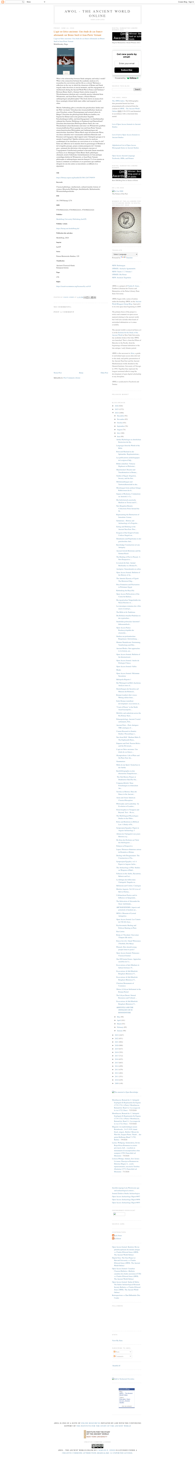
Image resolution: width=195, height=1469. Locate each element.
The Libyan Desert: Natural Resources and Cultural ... (126, 996)
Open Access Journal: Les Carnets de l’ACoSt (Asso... (128, 920)
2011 (117, 1076)
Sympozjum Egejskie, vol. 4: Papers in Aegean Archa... (126, 862)
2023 (117, 1035)
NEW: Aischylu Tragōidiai (121, 277)
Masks (118, 670)
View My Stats (117, 1340)
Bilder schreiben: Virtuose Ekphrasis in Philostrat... (126, 464)
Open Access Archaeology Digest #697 (126, 1196)
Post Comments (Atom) (72, 378)
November (121, 419)
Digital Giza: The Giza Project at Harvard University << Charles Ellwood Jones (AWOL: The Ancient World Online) (126, 1262)
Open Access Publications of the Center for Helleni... (127, 595)
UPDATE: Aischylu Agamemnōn (123, 268)
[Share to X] (89, 297)
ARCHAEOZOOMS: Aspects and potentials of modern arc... (128, 908)
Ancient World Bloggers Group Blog (126, 302)
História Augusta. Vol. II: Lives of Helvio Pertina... (128, 890)
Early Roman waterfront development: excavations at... (128, 702)
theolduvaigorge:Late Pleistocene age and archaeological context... (125, 1189)
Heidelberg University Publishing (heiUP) (71, 219)
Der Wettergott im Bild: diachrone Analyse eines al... (128, 684)
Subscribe (126, 70)
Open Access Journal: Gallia (126, 666)
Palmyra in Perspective (124, 846)
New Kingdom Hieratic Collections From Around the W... (127, 508)
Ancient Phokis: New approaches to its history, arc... (128, 649)
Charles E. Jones (133, 286)
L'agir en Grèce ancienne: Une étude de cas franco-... (127, 750)
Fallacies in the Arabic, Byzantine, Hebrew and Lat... (128, 874)
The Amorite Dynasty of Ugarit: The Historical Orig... (127, 579)
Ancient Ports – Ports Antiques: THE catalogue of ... (127, 726)
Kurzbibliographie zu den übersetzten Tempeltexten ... (127, 772)
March (119, 1023)
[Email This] (84, 297)
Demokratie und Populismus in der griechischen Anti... (128, 540)
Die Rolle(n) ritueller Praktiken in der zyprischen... (128, 616)
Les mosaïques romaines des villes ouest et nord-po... (128, 607)
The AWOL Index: (118, 101)
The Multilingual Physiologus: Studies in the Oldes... (127, 817)
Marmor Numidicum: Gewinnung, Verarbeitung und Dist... (128, 643)
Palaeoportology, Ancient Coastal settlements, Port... (128, 720)
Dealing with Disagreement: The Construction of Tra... (128, 856)
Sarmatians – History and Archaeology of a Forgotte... (127, 521)
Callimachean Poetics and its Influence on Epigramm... (126, 896)
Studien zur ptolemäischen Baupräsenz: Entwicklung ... (127, 637)
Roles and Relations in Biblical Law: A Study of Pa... (127, 823)
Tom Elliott (117, 1238)
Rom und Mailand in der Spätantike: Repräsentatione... (128, 452)
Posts (117, 1352)
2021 (117, 1042)
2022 (117, 1038)
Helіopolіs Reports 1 (123, 679)
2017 (117, 1055)
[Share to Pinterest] (95, 297)
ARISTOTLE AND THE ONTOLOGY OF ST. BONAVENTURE (124, 1010)
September (121, 426)
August (120, 429)
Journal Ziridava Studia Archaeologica (126, 1193)
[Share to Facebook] (92, 297)
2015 (117, 1062)
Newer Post (58, 372)
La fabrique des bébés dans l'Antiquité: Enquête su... (126, 880)
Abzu (132, 353)
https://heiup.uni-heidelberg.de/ (67, 228)
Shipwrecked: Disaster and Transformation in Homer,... (127, 470)
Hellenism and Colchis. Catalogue (128, 885)
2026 (117, 406)
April (119, 1020)
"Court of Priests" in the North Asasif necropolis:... (127, 708)
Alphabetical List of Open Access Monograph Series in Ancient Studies (125, 146)
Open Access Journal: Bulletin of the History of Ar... (128, 573)
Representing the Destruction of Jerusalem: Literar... (127, 515)
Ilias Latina (120, 931)
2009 (117, 1083)
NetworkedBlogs (124, 1389)
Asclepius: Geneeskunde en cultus (128, 569)
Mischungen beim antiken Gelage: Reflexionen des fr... (128, 489)
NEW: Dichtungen (118, 265)
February (120, 1027)
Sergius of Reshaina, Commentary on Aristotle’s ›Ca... (128, 495)
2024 (117, 412)
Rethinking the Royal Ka (125, 590)
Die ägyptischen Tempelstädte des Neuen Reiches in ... (128, 601)
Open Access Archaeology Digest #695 (126, 1202)
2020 (117, 1045)
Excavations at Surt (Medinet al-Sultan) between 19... (128, 966)
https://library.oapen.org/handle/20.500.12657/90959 (75, 177)
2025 (117, 409)
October (120, 422)
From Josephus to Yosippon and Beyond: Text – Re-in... (127, 810)
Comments (119, 1356)
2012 (117, 1073)
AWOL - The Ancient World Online (98, 13)
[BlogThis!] (87, 297)
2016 (117, 1059)
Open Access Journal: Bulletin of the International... (128, 655)
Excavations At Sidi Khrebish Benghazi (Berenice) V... (127, 972)
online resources (90, 1423)
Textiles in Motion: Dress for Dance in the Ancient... (126, 792)
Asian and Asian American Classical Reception (125, 798)
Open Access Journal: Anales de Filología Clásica (127, 661)
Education (122, 1399)
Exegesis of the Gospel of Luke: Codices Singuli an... (127, 534)
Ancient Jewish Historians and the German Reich (128, 552)
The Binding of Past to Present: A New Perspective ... (128, 558)
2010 (117, 1080)
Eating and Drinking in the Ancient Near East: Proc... (126, 527)
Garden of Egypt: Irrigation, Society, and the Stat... (126, 477)
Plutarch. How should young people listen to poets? (126, 948)
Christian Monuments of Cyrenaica (125, 984)
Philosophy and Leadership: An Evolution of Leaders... (127, 805)
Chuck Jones (69, 297)
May (119, 1017)
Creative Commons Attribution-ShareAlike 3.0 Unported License (97, 1453)
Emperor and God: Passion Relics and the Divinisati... (128, 744)
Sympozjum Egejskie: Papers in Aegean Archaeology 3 (127, 829)
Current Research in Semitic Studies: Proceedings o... (126, 732)
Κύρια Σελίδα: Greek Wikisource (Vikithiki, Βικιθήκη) (128, 942)
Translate (129, 257)
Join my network (127, 1406)
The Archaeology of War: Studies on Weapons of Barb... (128, 868)
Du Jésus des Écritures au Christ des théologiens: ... (127, 841)
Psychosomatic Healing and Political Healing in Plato (126, 926)
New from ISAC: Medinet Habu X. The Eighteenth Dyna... (128, 738)
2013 (117, 1069)
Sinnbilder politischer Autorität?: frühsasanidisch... (128, 622)
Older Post (104, 372)
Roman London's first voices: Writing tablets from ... (126, 696)
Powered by (120, 78)
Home (81, 372)
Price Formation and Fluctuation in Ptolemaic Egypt (128, 585)
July (118, 433)
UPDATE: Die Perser (119, 274)
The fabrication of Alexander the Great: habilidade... (128, 902)
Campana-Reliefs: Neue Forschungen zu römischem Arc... (127, 785)
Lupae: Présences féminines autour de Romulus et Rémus (128, 850)
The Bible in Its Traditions (125, 612)
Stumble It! (116, 1365)
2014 (117, 1066)
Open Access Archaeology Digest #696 (126, 1199)
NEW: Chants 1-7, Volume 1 (122, 271)
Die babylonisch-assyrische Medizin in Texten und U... (127, 501)
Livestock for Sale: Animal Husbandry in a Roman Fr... (127, 564)
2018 (117, 1052)
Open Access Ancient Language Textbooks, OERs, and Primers (123, 156)
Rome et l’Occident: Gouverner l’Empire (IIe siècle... (127, 936)
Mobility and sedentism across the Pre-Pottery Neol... (128, 714)
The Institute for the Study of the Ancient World (103, 1426)
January (120, 1030)
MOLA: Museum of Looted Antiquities (126, 914)
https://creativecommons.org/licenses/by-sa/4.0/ (73, 286)
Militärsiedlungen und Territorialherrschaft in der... (127, 483)
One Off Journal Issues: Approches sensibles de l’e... (128, 960)
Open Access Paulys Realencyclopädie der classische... (125, 630)
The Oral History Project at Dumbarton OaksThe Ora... (126, 778)
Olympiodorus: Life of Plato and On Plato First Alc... (128, 756)
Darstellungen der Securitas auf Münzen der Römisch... (127, 690)
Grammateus (120, 761)
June (119, 436)
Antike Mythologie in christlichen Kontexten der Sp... (128, 440)
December (121, 416)
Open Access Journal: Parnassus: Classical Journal (128, 954)
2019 (117, 1049)
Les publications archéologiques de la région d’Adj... (128, 458)
